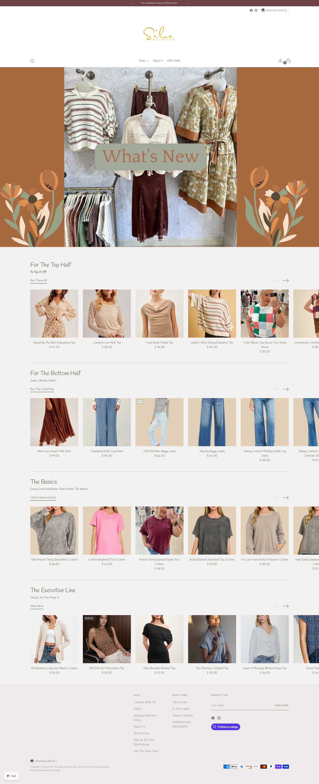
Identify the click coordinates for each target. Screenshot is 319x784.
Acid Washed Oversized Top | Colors (212, 560)
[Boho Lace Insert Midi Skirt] (54, 422)
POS (32, 770)
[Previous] (131, 3)
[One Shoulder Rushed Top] (159, 639)
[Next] (188, 3)
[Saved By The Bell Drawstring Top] (54, 314)
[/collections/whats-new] (159, 157)
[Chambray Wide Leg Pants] (107, 422)
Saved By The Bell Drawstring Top (54, 343)
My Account (179, 702)
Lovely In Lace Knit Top (107, 343)
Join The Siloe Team (146, 751)
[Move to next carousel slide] (285, 280)
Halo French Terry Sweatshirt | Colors (54, 560)
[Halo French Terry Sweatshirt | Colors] (54, 531)
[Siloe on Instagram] (256, 10)
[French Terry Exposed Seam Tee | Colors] (159, 531)
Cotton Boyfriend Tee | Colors (106, 560)
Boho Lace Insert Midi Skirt (54, 451)
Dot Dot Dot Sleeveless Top (106, 668)
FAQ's (138, 709)
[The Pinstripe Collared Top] (212, 639)
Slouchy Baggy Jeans (212, 451)
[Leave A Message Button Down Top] (265, 639)
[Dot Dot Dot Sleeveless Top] (107, 639)
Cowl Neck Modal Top (159, 343)
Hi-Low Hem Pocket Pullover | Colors (264, 560)
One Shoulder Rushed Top (159, 668)
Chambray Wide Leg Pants (107, 451)
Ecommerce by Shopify (50, 770)
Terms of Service (182, 716)
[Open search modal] (32, 61)
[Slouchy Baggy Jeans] (212, 422)
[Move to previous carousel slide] (277, 280)
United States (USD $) (276, 10)
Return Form (141, 733)
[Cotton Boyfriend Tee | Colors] (107, 531)
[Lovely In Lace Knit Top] (107, 314)
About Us (139, 727)
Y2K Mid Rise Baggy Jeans (159, 451)
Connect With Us (144, 702)
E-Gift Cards (180, 709)
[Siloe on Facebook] (251, 10)
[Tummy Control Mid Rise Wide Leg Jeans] (265, 422)
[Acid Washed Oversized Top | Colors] (212, 531)
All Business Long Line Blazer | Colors (54, 668)
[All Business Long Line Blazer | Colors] (54, 639)
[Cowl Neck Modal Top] (159, 314)
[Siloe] (159, 34)
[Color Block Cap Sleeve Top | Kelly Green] (265, 314)
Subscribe (282, 705)
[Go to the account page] (279, 61)
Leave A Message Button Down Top (265, 668)
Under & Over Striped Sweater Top (212, 343)
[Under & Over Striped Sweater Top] (212, 314)
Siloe (51, 766)
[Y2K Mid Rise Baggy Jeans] (159, 422)
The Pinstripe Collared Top (212, 668)
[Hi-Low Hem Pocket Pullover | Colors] (265, 531)
